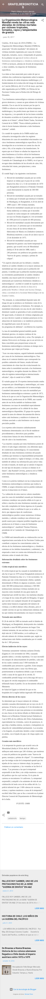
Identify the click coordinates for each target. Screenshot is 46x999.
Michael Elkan (29, 994)
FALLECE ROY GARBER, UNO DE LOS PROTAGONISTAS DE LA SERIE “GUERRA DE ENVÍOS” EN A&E (20, 884)
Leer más (39, 908)
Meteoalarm (12, 340)
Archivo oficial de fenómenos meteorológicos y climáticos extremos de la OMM (23, 61)
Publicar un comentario (13, 827)
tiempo (22, 818)
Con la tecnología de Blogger (24, 989)
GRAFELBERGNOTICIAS (23, 5)
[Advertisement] (23, 848)
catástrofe (12, 818)
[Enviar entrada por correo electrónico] (8, 813)
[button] (42, 21)
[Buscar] (42, 5)
